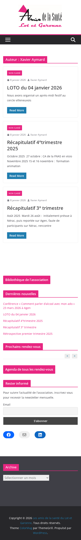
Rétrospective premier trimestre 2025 (27, 334)
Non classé (14, 73)
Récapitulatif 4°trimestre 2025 (34, 145)
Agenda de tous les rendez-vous (29, 369)
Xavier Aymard (38, 80)
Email (6, 404)
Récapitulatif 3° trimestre (35, 208)
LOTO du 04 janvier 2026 (34, 87)
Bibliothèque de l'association (26, 280)
